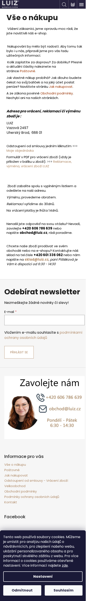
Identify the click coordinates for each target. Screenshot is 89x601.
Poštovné (27, 71)
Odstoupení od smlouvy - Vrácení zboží (36, 480)
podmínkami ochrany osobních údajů (43, 335)
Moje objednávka (20, 150)
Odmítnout (22, 590)
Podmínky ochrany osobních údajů (31, 496)
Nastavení (43, 576)
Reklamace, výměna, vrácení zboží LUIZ (39, 163)
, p (50, 259)
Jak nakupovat (16, 475)
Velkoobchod (14, 486)
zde (65, 565)
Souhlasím (63, 590)
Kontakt (10, 502)
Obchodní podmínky (20, 491)
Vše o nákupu (15, 464)
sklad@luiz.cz (37, 259)
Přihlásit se (19, 352)
